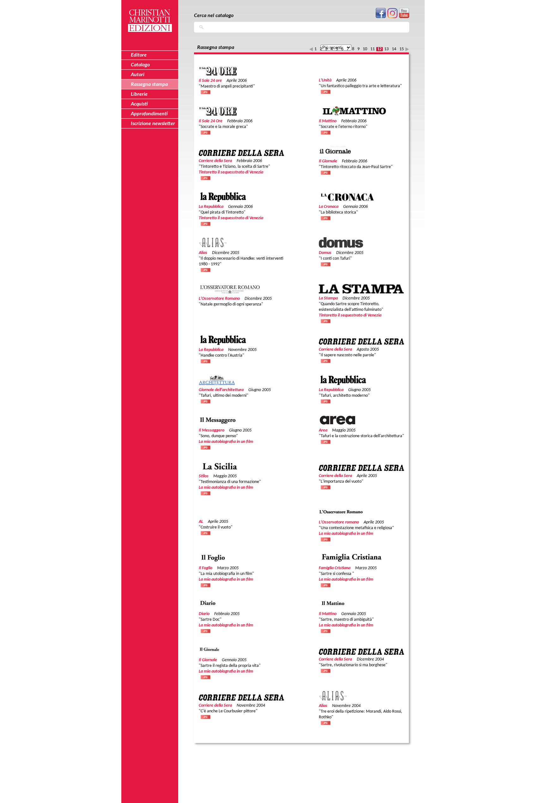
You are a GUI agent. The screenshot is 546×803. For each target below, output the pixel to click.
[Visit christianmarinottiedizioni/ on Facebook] (381, 17)
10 (365, 49)
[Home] (149, 17)
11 (372, 49)
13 (386, 49)
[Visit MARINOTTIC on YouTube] (404, 17)
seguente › (407, 49)
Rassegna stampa (149, 84)
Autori (137, 74)
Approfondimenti (149, 113)
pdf (205, 91)
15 (401, 49)
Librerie (139, 94)
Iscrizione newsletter (153, 123)
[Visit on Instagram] (392, 17)
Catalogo (140, 64)
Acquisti (139, 103)
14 (394, 49)
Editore (139, 54)
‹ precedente (311, 49)
